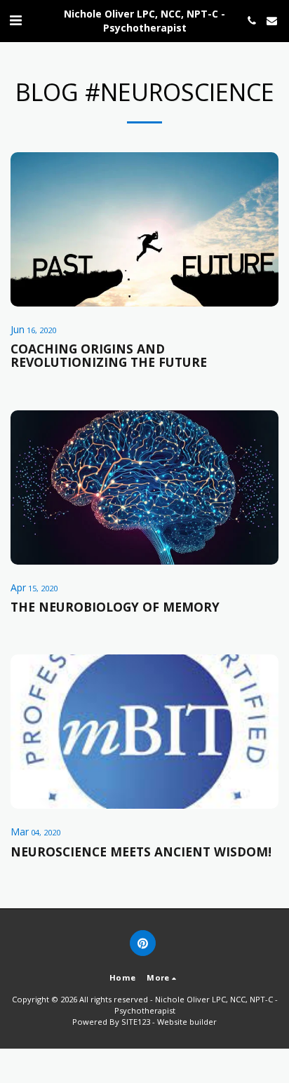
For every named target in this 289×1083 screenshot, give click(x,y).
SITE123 (135, 1021)
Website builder (187, 1021)
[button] (15, 20)
